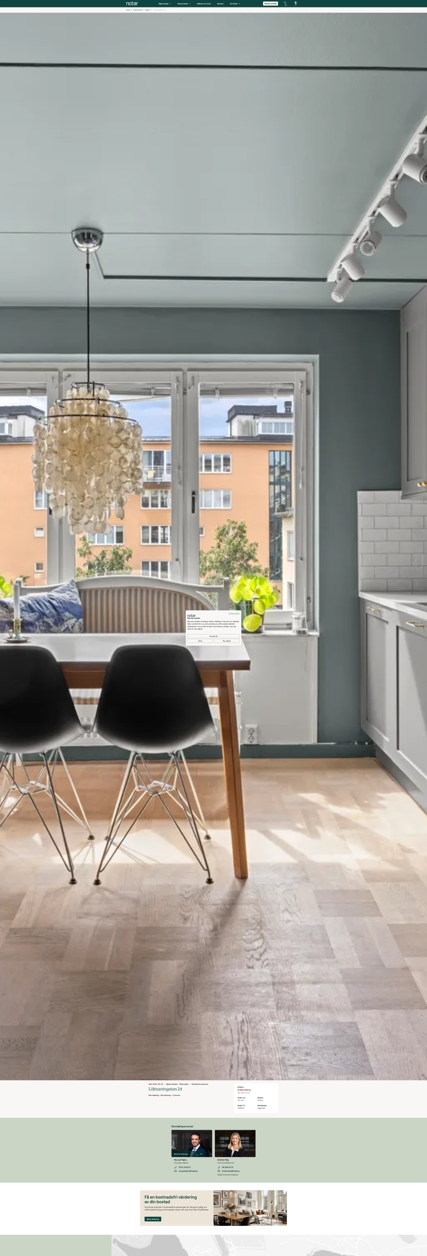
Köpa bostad (137, 10)
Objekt (147, 10)
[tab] (132, 3)
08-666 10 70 (227, 1167)
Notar (128, 10)
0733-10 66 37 (185, 1167)
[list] (193, 1169)
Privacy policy (234, 613)
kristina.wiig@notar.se (231, 1171)
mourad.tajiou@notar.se (188, 1171)
